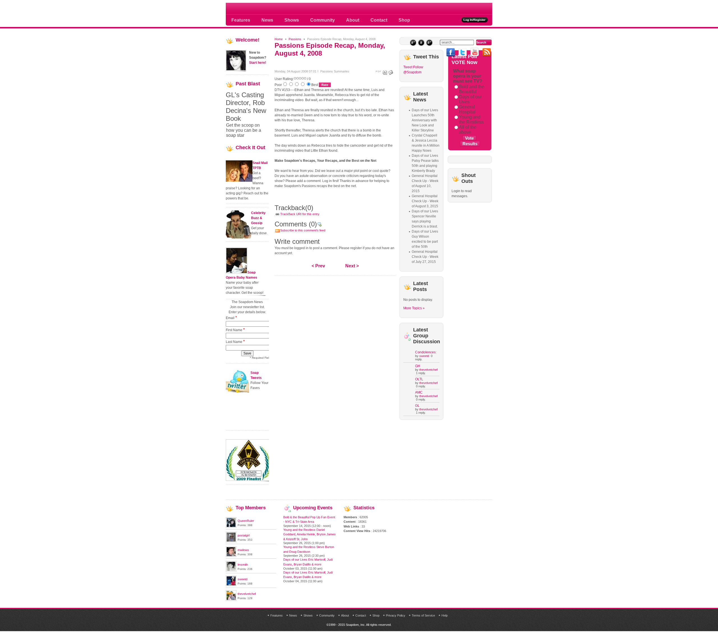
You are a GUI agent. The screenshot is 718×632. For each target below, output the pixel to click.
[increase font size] (412, 42)
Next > (352, 265)
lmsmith (243, 564)
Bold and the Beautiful (471, 89)
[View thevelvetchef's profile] (231, 599)
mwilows (243, 550)
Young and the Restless (471, 119)
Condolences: (425, 352)
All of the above (467, 130)
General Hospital (467, 109)
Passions (295, 39)
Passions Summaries (334, 71)
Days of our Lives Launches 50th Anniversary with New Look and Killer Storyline (425, 120)
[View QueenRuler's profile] (231, 526)
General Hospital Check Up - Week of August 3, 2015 (425, 201)
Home (279, 39)
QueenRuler (246, 520)
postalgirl (244, 535)
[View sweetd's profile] (231, 585)
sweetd (424, 356)
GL (417, 406)
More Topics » (414, 308)
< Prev (318, 265)
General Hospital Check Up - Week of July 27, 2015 (425, 257)
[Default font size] (421, 42)
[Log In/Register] (474, 19)
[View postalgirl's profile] (231, 541)
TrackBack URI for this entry (299, 214)
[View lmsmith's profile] (231, 570)
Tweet (407, 67)
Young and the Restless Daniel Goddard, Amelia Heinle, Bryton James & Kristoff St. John (309, 534)
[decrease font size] (429, 42)
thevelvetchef (428, 369)
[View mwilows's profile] (231, 556)
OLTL (419, 379)
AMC (419, 392)
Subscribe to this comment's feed (302, 230)
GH (417, 366)
